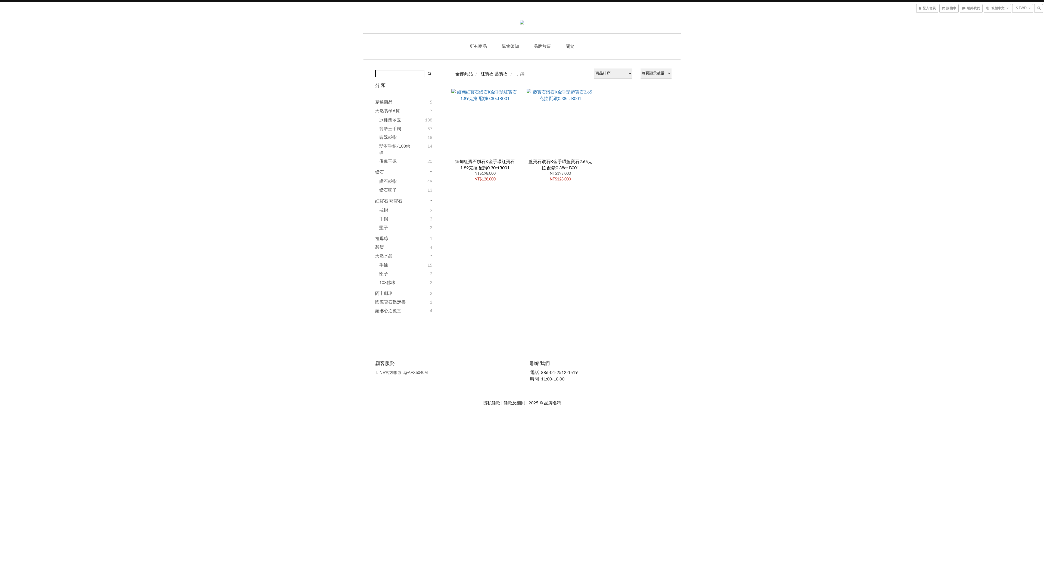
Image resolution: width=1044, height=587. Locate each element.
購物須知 (510, 46)
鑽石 (379, 172)
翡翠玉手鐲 (390, 129)
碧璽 (379, 247)
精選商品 (384, 102)
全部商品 (464, 74)
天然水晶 (384, 256)
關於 (570, 46)
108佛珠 (387, 282)
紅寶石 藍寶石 (388, 201)
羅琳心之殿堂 (388, 311)
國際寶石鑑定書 (390, 302)
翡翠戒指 (388, 137)
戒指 (383, 210)
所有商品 (478, 46)
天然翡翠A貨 (387, 111)
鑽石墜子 (388, 190)
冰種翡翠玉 (390, 120)
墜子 (383, 228)
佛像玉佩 (388, 161)
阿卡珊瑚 (384, 293)
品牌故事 (542, 46)
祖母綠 (381, 238)
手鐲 (383, 219)
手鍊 (383, 265)
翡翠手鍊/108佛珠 (394, 149)
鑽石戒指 (388, 181)
